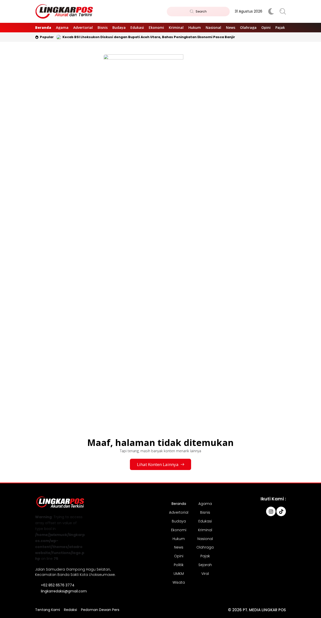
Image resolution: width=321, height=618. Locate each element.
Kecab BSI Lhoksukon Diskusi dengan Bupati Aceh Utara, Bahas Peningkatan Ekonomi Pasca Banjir (148, 37)
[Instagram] (271, 511)
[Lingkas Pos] (64, 11)
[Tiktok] (281, 511)
